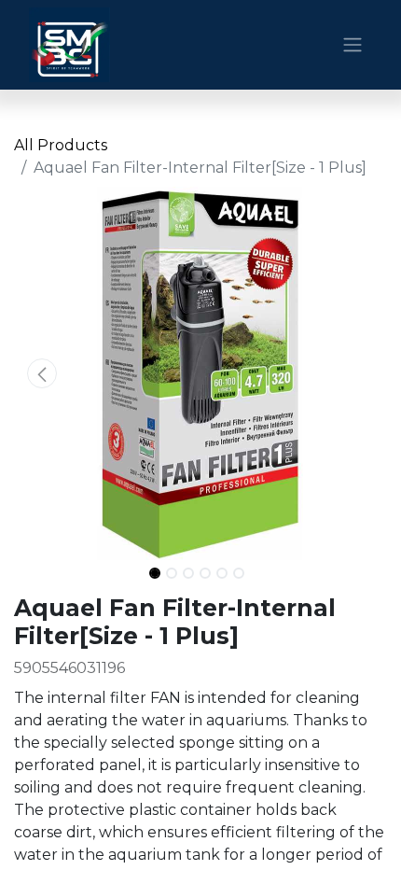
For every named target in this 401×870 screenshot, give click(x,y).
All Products (60, 145)
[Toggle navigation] (352, 45)
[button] (42, 373)
